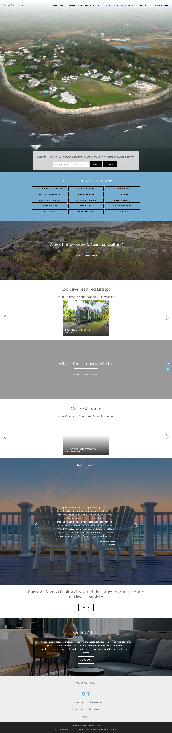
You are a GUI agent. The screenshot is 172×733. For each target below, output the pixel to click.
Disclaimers (93, 729)
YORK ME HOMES (49, 212)
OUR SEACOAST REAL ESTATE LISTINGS (50, 189)
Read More (86, 608)
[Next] (167, 317)
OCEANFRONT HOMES (86, 189)
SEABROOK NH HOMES (122, 200)
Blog (120, 5)
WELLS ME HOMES (122, 212)
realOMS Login (102, 729)
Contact (130, 5)
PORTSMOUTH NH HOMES (86, 200)
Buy (55, 5)
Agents (110, 5)
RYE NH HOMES (122, 194)
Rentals (89, 5)
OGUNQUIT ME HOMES (86, 212)
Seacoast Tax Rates (150, 5)
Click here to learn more (86, 255)
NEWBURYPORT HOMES (122, 206)
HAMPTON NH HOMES (86, 194)
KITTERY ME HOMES (86, 206)
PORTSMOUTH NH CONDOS (49, 194)
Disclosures (86, 717)
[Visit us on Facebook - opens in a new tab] (168, 364)
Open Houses (74, 5)
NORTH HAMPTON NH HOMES (50, 200)
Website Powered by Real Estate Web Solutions (86, 726)
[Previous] (4, 317)
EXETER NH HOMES (49, 206)
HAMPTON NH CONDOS (122, 189)
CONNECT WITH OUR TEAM (86, 374)
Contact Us (86, 660)
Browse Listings (112, 729)
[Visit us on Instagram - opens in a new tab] (168, 369)
